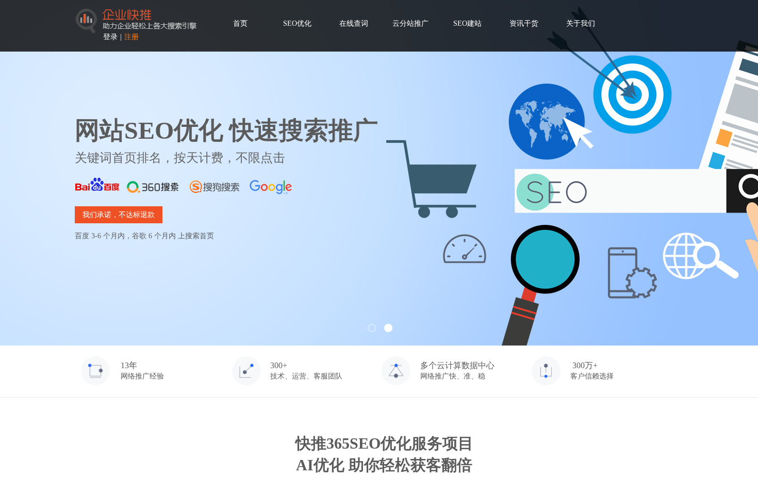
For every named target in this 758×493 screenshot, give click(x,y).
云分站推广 (410, 23)
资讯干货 (523, 23)
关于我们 (580, 23)
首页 (240, 23)
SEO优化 (297, 23)
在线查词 (353, 23)
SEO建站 (467, 23)
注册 (131, 37)
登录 (110, 37)
